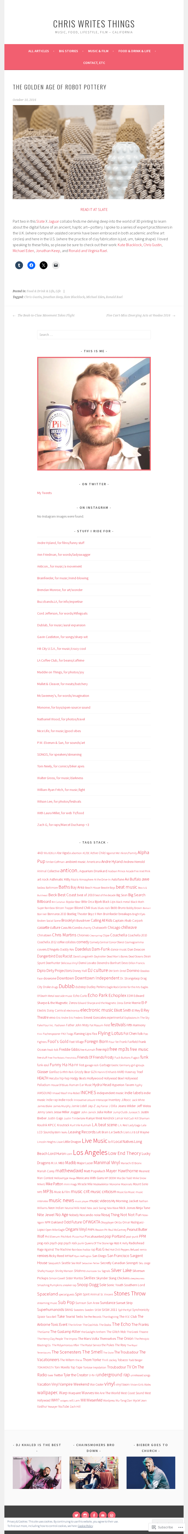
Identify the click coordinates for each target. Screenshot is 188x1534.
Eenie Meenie (132, 1003)
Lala (143, 1125)
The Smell (92, 1352)
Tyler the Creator (76, 1375)
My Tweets (44, 493)
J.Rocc (126, 1100)
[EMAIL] (103, 1515)
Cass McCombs (71, 927)
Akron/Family (128, 853)
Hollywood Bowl (114, 1078)
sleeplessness (137, 1278)
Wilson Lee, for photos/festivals (59, 801)
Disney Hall (79, 971)
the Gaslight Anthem (93, 1332)
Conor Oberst (116, 942)
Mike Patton (54, 1184)
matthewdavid (69, 1170)
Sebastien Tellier (91, 1263)
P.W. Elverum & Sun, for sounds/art (61, 742)
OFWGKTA (91, 1222)
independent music (110, 1093)
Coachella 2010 (137, 935)
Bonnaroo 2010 (56, 914)
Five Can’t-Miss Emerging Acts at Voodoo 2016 (138, 315)
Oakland (57, 1222)
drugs (54, 987)
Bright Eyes (138, 914)
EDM (130, 996)
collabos (70, 942)
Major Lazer (85, 1163)
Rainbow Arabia (81, 1249)
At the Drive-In (102, 879)
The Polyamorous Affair (65, 1345)
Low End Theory (124, 1153)
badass (41, 887)
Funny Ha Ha (61, 1064)
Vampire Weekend (74, 1384)
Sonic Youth (115, 1285)
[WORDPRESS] (112, 1515)
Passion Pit (101, 1230)
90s (46, 853)
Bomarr (147, 908)
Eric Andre (62, 1017)
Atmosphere (86, 879)
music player (82, 1201)
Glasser (42, 1071)
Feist (107, 1025)
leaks (64, 1132)
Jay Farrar (102, 1106)
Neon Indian (56, 1208)
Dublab (67, 986)
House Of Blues (59, 1085)
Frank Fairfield (128, 1042)
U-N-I (92, 1375)
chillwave (129, 927)
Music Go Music (126, 1192)
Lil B (132, 1132)
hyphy (138, 1085)
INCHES (88, 1092)
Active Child (98, 853)
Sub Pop (66, 1302)
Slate (40, 221)
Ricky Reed (56, 1256)
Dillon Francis (137, 963)
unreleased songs (140, 1375)
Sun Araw (93, 1303)
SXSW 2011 (109, 1309)
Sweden (89, 1310)
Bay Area (77, 887)
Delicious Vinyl (69, 963)
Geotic (115, 1065)
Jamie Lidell (79, 1106)
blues (94, 908)
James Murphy (61, 1106)
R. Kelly (124, 1243)
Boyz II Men (95, 914)
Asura (74, 879)
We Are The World (107, 1393)
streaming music (47, 1303)
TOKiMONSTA (45, 1367)
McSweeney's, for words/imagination (63, 695)
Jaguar (53, 221)
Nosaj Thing (110, 1214)
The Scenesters (66, 1352)
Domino (133, 970)
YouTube (63, 1406)
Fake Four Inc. (45, 1025)
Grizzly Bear (82, 1072)
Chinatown (44, 935)
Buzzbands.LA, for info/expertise (59, 601)
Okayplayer (107, 1222)
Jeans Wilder (127, 1106)
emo (52, 1017)
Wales (147, 1384)
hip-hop (64, 1078)
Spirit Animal (91, 1294)
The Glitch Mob (116, 1332)
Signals (106, 1271)
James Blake (44, 1106)
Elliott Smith (122, 1010)
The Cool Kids (90, 1325)
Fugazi (135, 1057)
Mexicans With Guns (90, 1178)
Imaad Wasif (59, 1093)
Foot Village (76, 1042)
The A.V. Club (128, 1316)
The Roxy (120, 1345)
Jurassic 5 (134, 1112)
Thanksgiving (110, 1316)
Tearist (70, 1316)
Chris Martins (64, 935)
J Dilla (113, 1106)
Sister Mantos (74, 1278)
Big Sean (122, 895)
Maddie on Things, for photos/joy (60, 672)
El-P (144, 1002)
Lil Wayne (142, 1132)
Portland (118, 1236)
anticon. (69, 870)
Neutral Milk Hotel (75, 1208)
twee (50, 1375)
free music (139, 1049)
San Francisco (118, 1255)
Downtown (65, 978)
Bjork (98, 901)
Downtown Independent (97, 978)
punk (81, 1243)
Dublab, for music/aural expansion (61, 625)
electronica (73, 1010)
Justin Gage (55, 1118)
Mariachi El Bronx (131, 1163)
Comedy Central (99, 942)
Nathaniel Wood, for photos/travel (61, 719)
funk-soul (43, 1065)
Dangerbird (46, 956)
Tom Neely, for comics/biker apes (60, 766)
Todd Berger (135, 1360)
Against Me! (113, 853)
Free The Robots (56, 1057)
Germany (124, 1065)
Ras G (100, 1249)
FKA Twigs (67, 1034)
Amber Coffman (55, 862)
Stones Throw (130, 1293)
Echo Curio (80, 996)
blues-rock (104, 908)
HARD (120, 1072)
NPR (47, 1222)
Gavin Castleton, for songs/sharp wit (62, 637)
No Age (61, 1214)
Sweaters (79, 1310)
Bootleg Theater (77, 914)
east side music (63, 996)
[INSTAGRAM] (85, 1515)
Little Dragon (72, 1141)
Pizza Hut (78, 1236)
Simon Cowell (57, 1278)
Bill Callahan (58, 902)
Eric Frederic (76, 1017)
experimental (115, 1017)
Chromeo (83, 935)
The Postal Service (90, 1345)
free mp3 (102, 1049)
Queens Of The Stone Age (99, 1243)
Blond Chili (82, 908)
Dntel (123, 971)
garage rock (92, 1065)
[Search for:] (94, 334)
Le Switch (116, 1132)
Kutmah (86, 1125)
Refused (134, 1249)
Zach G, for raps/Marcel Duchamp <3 (63, 824)
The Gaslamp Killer (65, 1331)
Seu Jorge (144, 1263)
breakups (124, 914)
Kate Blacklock (130, 244)
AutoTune (117, 879)
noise (97, 1215)
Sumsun (80, 1303)
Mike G (41, 1184)
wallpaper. (47, 1392)
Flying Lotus (110, 1033)
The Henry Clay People (50, 1339)
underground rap (113, 1374)
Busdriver (83, 920)
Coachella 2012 (47, 942)
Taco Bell (51, 1316)
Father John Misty (77, 1025)
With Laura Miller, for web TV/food (60, 813)
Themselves (108, 1338)
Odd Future (73, 1222)
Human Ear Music (80, 1085)
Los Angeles (90, 1152)
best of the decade (105, 895)
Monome (114, 1184)
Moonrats (126, 1184)
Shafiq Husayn (45, 1271)
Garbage (105, 1065)
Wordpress (109, 1400)
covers (42, 949)
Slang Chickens (119, 1278)
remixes (42, 1255)
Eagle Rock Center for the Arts (123, 987)
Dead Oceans (136, 956)
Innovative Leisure (84, 1100)
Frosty (109, 1057)
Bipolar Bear (73, 902)
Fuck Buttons (122, 1057)
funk (144, 1057)
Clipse (106, 935)
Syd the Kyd (124, 1310)
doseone (49, 978)
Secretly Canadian (112, 1263)
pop (108, 1236)
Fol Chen (130, 1033)
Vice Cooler (97, 1384)
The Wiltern (67, 1360)
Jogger (75, 1112)
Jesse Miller (61, 1112)
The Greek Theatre (137, 1332)
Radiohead (136, 1243)
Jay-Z (91, 1106)
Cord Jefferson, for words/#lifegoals (62, 613)
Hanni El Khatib (106, 1072)
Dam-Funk (101, 949)
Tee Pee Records (92, 1316)
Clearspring (96, 935)
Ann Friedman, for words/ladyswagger (63, 554)
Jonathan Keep (48, 250)
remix (143, 1249)
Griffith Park (67, 1072)
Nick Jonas (127, 1208)
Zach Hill (75, 1406)
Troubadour (116, 1367)
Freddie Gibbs (69, 1049)
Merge (72, 1178)
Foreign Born (96, 1041)
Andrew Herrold (134, 861)
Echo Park (98, 995)
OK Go (118, 1222)
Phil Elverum (52, 1236)
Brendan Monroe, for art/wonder (59, 590)
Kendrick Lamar (113, 1118)
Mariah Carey (46, 1171)
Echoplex (117, 995)
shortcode (91, 1271)
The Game (43, 1332)
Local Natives (123, 1141)
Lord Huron (57, 1153)
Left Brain (102, 1132)
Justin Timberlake (74, 1118)
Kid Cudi (129, 1118)
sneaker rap (69, 1285)
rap (93, 1249)
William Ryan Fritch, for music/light (61, 789)
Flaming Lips (82, 1033)
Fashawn (60, 1025)
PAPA (91, 1229)
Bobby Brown (134, 908)
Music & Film (98, 51)
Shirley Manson (64, 1271)
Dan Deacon (136, 949)
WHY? (55, 1400)
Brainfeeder (110, 914)
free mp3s (119, 1049)
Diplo (41, 970)
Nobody (74, 1215)
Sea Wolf (76, 1263)
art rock (43, 879)
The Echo (121, 1324)
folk (140, 1033)
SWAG (69, 1309)
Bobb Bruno (118, 908)
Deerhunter (53, 963)
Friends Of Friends (90, 1057)
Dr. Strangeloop (130, 978)
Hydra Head (102, 1084)
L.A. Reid (123, 1125)
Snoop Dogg (88, 1284)
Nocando (86, 1215)
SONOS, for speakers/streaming (59, 754)
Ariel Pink (144, 871)
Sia (99, 1271)
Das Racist (64, 956)
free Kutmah (87, 1049)
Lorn (69, 1154)
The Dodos (105, 1325)
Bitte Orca (87, 902)
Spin (78, 1294)
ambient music (75, 861)
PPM (142, 1236)
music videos (100, 1200)
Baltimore (52, 887)
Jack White (138, 1100)
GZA (94, 1072)
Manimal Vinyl (107, 1162)
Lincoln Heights (46, 1142)
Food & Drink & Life (134, 51)
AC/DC (86, 853)
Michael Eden (23, 250)
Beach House (92, 887)
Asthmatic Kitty (59, 879)
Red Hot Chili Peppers (117, 1249)
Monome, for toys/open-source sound (63, 707)
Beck (52, 894)
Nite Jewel (46, 1214)
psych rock (70, 1243)
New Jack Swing (96, 1208)
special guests (66, 1294)
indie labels (134, 1092)
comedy (82, 942)
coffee (61, 942)
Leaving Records (81, 1132)
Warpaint (74, 1393)
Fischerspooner (51, 1034)
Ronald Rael (114, 297)
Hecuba (54, 1078)
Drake (47, 987)
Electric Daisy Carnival (51, 1010)
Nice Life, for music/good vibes (59, 731)
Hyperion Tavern (123, 1085)
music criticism (103, 1191)
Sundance (107, 1302)
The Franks (140, 1324)
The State (108, 1352)
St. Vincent (106, 1294)
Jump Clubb (120, 1112)
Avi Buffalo (133, 879)
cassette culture (48, 927)
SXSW (97, 1310)
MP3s (48, 1191)
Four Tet (114, 1042)
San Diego (99, 1256)
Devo (124, 963)
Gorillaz (54, 1072)
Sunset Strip (124, 1303)
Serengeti (132, 1263)
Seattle (65, 1263)
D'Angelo (53, 949)
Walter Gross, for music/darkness (60, 778)
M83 (61, 1163)
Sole (102, 1284)
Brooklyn (68, 920)
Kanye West (94, 1118)
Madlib (70, 1162)
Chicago (114, 927)
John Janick (88, 1112)
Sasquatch (54, 1263)
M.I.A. (54, 1163)
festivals (118, 1024)
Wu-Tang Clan (124, 1400)
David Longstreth (83, 956)
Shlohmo (79, 1271)
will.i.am (74, 1400)
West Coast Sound (132, 1393)
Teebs (79, 1317)
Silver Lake (121, 1270)
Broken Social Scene (49, 920)
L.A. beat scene (104, 1124)
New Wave (112, 1208)
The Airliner (75, 1325)
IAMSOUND (44, 1093)
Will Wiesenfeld (91, 1400)
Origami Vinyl (76, 1229)
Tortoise (87, 1367)
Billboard (44, 901)
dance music (119, 949)
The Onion (125, 1338)
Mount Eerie (140, 1184)
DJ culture (98, 970)
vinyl (109, 1383)
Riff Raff (69, 1256)
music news (61, 1200)
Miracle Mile (85, 1184)
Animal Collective (48, 871)
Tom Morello (62, 1367)
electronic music (96, 1010)
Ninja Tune (143, 1208)
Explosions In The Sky (136, 1017)
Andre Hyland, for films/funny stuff (60, 543)
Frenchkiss (71, 1057)
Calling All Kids (101, 920)
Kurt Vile (75, 1125)
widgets (64, 1400)
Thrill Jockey (109, 1360)
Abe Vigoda (64, 853)
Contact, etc (94, 62)
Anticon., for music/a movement (59, 566)
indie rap (52, 1100)
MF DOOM (110, 1178)
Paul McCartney (117, 1230)
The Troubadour (126, 1352)
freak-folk (53, 1049)
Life (58, 291)
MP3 (39, 1192)
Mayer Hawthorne (122, 1170)
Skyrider (102, 1278)
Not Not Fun (130, 1214)
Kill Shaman (142, 1118)
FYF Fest (79, 1065)
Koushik (42, 1125)
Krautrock (63, 1125)
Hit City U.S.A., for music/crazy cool (61, 648)
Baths (64, 887)
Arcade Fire (132, 871)
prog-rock (43, 1243)
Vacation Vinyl (48, 1384)
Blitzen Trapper (65, 908)
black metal (123, 902)
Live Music (94, 1141)
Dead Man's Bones (117, 956)
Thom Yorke (92, 1359)
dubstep (80, 987)
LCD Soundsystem (49, 1132)
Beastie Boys (108, 887)
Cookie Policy (85, 1526)
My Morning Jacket (124, 1201)
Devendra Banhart (109, 963)
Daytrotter (100, 956)
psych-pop (56, 1243)
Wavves (88, 1392)
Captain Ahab (122, 920)
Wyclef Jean (140, 1400)
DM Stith (114, 971)
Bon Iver (42, 914)
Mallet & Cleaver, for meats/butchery (62, 684)
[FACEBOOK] (94, 1515)
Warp (63, 1392)
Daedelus (83, 949)
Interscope (102, 1100)
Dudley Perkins (96, 987)
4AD (40, 853)
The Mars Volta (88, 1338)
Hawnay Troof (134, 1072)
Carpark (137, 920)
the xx (78, 1360)
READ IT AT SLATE (94, 209)
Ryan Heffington (83, 1256)
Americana (94, 862)
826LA (52, 853)
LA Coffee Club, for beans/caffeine (60, 660)
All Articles (38, 51)
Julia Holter (104, 1112)
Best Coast (67, 894)
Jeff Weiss (144, 1106)
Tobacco (123, 1360)
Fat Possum (96, 1025)
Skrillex (89, 1277)
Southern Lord (134, 1285)
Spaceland (47, 1294)
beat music (126, 887)
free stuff (42, 1057)
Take (61, 1316)
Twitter (58, 1375)
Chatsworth (99, 928)
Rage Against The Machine (54, 1249)
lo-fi (110, 1142)
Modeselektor (101, 1184)
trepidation (99, 1367)
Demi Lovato (87, 963)
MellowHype (61, 1178)
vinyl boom (123, 1384)
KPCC (52, 1125)
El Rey (136, 1010)
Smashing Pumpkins (49, 1285)
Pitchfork (66, 1236)
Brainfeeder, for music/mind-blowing (62, 578)
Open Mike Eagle (55, 1230)
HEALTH (42, 1078)
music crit (80, 1191)
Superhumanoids (50, 1309)
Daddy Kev (67, 949)
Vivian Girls (136, 1384)
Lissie (60, 1142)
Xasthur (42, 1406)
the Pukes (108, 1345)
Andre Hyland (112, 861)
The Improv (70, 1339)
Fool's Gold (58, 1041)
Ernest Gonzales (95, 1017)
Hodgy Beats (78, 1078)
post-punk (132, 1236)
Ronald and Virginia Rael (88, 250)
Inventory (114, 1100)
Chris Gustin (152, 244)
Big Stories (68, 51)
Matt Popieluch (94, 1171)
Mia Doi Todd (124, 1178)
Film (39, 1034)
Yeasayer (53, 1406)
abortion (76, 853)
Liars (126, 1132)
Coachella (118, 935)
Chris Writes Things (94, 23)
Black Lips (109, 902)
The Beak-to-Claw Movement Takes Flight (45, 315)
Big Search (136, 894)
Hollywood (95, 1078)
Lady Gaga (134, 1125)
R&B (116, 1243)
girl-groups (137, 1065)
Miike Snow (139, 1178)
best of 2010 (85, 895)
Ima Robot (74, 1093)
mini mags (70, 1184)
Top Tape (76, 1367)
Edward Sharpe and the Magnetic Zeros (100, 1003)
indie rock (66, 1100)
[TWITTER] (76, 1515)
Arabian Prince (116, 871)
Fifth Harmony (136, 1025)
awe (145, 879)
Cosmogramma (134, 942)
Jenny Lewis (45, 1112)
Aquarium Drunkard (93, 871)
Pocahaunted (94, 1236)
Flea (94, 1034)
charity (87, 928)
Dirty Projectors (59, 970)
